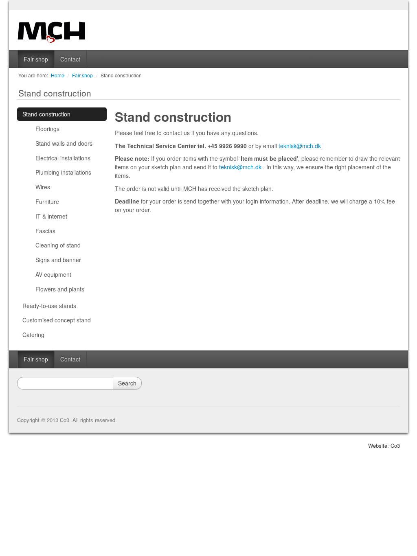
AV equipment (53, 274)
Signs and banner (58, 260)
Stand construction (121, 75)
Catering (33, 335)
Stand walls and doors (63, 143)
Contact (70, 59)
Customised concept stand (56, 320)
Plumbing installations (63, 172)
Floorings (47, 129)
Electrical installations (62, 158)
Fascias (45, 231)
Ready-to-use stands (49, 306)
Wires (42, 187)
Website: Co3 (384, 445)
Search (127, 383)
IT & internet (51, 216)
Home (57, 75)
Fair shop (36, 59)
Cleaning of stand (58, 245)
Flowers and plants (59, 289)
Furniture (47, 201)
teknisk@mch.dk (300, 146)
